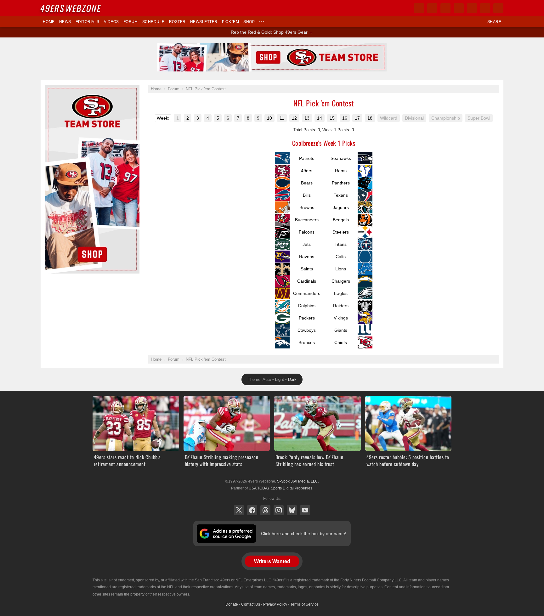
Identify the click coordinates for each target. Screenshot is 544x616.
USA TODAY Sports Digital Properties (280, 488)
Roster (177, 22)
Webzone (71, 8)
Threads (265, 510)
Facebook (252, 510)
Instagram (279, 510)
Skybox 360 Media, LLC (297, 481)
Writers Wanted (272, 561)
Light (279, 379)
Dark (292, 379)
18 (369, 118)
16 (344, 118)
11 (282, 118)
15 (332, 118)
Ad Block (53, 88)
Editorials (87, 22)
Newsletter (204, 22)
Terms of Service (304, 604)
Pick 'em (230, 22)
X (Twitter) (239, 510)
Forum (130, 22)
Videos (111, 22)
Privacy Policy (275, 604)
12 (294, 118)
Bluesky (292, 510)
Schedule (153, 22)
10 (269, 118)
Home (49, 22)
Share (494, 22)
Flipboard (472, 8)
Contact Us (250, 604)
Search (498, 8)
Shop (249, 22)
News (65, 22)
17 (357, 118)
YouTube (305, 510)
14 (319, 118)
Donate (231, 604)
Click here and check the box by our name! (303, 533)
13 (306, 118)
